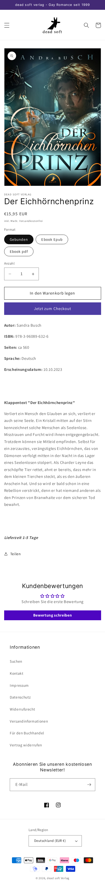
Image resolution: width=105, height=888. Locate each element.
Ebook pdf (19, 251)
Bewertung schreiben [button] (52, 615)
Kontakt (16, 673)
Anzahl (9, 263)
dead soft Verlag (58, 878)
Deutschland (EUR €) (50, 840)
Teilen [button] (15, 553)
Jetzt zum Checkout (52, 308)
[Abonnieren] (89, 784)
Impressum (19, 685)
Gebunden (19, 239)
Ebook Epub (52, 239)
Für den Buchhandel (27, 732)
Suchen (16, 661)
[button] (6, 25)
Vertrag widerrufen (26, 744)
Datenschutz (20, 697)
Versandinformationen (29, 721)
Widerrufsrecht (22, 709)
